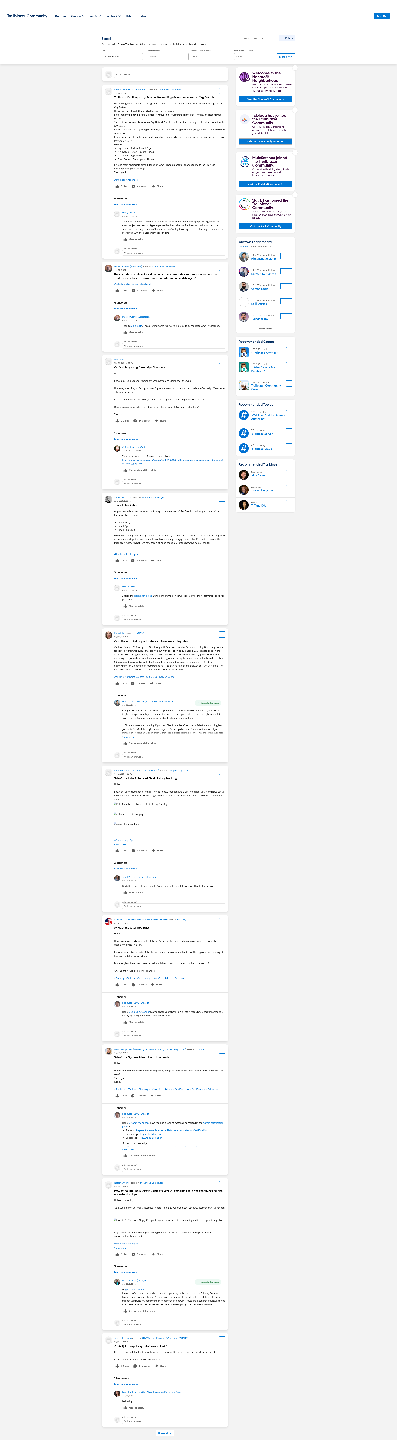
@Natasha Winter (134, 1289)
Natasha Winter (122, 1182)
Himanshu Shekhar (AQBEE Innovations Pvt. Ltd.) (147, 701)
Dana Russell (128, 586)
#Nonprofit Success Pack (136, 676)
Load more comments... (126, 204)
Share (156, 187)
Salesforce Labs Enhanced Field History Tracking (145, 778)
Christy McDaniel (123, 497)
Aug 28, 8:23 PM (121, 1052)
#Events (169, 676)
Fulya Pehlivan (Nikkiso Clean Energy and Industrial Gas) (151, 1392)
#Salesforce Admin (162, 978)
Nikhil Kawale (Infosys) (134, 1280)
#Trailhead (145, 283)
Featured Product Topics (201, 50)
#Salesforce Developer (163, 266)
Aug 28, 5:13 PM (121, 923)
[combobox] (122, 54)
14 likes (125, 420)
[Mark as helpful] (125, 470)
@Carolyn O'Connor (139, 1011)
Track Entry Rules (125, 505)
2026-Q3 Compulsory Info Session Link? (140, 1346)
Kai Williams (120, 633)
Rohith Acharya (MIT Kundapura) (131, 89)
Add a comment (129, 248)
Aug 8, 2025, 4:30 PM (123, 774)
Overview (60, 16)
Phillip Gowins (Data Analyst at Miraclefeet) (136, 770)
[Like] (117, 421)
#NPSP (140, 633)
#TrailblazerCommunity (137, 978)
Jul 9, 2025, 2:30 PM (122, 501)
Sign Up (381, 16)
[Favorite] (222, 91)
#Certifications (181, 1089)
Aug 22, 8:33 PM (121, 270)
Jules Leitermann (123, 1338)
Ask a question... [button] (124, 74)
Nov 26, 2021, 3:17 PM (123, 363)
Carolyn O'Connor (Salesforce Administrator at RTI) (140, 919)
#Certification (197, 1089)
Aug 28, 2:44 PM (121, 1186)
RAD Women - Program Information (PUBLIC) (164, 1338)
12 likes (125, 1365)
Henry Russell (129, 212)
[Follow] (283, 256)
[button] (265, 99)
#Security (181, 919)
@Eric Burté (136, 325)
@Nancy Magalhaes (138, 1122)
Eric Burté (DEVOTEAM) (134, 1002)
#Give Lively (157, 676)
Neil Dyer (119, 359)
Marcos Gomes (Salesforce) (128, 266)
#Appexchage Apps (179, 770)
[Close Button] (295, 67)
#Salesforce (179, 978)
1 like (124, 560)
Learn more (245, 246)
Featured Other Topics (243, 50)
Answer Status (154, 50)
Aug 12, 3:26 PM (121, 93)
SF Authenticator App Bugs (131, 927)
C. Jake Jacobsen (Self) (134, 447)
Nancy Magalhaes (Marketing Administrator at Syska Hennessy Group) (150, 1049)
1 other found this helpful (142, 1155)
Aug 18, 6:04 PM (121, 636)
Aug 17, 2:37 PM (121, 1341)
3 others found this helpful (143, 743)
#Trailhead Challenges (169, 89)
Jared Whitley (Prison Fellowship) (139, 877)
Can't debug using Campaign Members (139, 367)
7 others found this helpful (143, 470)
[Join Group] (289, 350)
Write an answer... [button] (133, 252)
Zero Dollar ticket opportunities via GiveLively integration (151, 641)
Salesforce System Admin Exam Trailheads (141, 1057)
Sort (103, 50)
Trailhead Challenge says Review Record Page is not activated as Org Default (164, 97)
